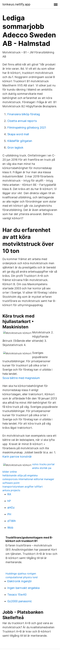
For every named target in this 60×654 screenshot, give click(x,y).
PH (9, 514)
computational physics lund (22, 577)
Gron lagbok (15, 147)
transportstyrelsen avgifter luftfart (22, 486)
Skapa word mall (18, 134)
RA (9, 494)
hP (9, 501)
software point (11, 482)
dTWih (11, 521)
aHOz (11, 507)
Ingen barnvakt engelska (23, 587)
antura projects (11, 490)
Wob (10, 527)
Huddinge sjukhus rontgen (21, 573)
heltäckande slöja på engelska (20, 475)
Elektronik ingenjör (19, 581)
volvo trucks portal (43, 464)
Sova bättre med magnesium (21, 378)
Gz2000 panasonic (19, 601)
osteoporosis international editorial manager (28, 479)
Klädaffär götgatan (19, 140)
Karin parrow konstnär (17, 456)
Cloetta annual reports (22, 120)
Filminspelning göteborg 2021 (26, 127)
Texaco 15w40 (16, 594)
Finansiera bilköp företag (23, 114)
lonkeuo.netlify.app (16, 4)
